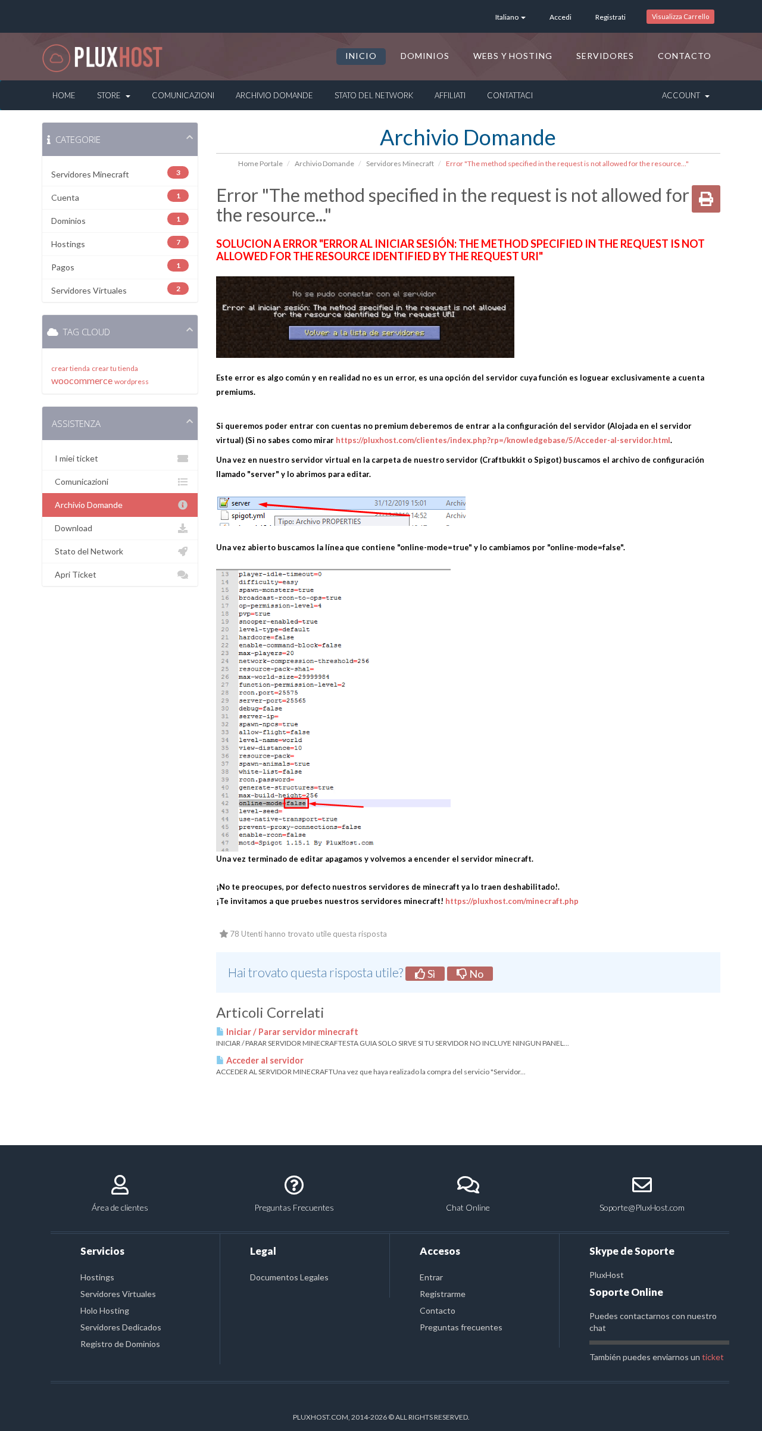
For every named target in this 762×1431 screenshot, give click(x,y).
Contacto (437, 1310)
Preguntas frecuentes (461, 1327)
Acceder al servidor (264, 1060)
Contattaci (510, 95)
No (475, 973)
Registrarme (443, 1294)
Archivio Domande (274, 95)
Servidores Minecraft (400, 163)
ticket (713, 1357)
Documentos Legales (289, 1277)
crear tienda (70, 368)
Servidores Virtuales (118, 1294)
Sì (430, 973)
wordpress (131, 381)
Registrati (610, 17)
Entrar (431, 1277)
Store (110, 95)
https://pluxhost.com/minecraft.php (512, 901)
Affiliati (450, 95)
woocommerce (82, 380)
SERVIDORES (605, 56)
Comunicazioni (183, 95)
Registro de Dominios (120, 1344)
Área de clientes (120, 1207)
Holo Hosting (104, 1310)
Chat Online (468, 1207)
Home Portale (260, 163)
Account (683, 95)
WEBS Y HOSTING (513, 56)
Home (64, 95)
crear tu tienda (115, 368)
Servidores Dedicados (120, 1327)
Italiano (507, 17)
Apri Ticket (73, 574)
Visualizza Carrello (680, 16)
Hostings (97, 1277)
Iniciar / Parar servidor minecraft (291, 1032)
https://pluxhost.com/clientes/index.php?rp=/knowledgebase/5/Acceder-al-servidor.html (503, 440)
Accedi (560, 17)
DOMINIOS (425, 56)
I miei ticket (74, 458)
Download (71, 528)
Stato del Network (374, 95)
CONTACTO (684, 56)
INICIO (361, 56)
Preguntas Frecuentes (294, 1207)
